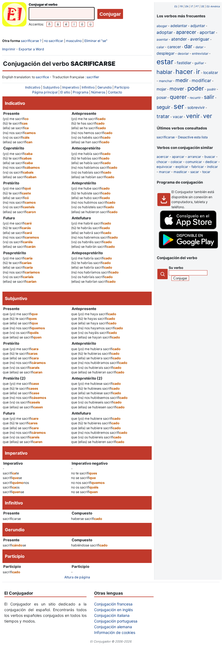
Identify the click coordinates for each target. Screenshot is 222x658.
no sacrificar (53, 41)
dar (188, 46)
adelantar (178, 25)
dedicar (211, 162)
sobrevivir (196, 107)
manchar (165, 81)
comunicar (193, 162)
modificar (201, 80)
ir (198, 72)
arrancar (194, 157)
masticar (180, 172)
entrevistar (200, 53)
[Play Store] (188, 247)
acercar (163, 157)
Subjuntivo (51, 87)
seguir (163, 107)
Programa (80, 92)
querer (178, 97)
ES (175, 6)
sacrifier (93, 77)
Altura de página (77, 577)
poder (195, 88)
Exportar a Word (31, 49)
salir (209, 97)
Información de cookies (114, 632)
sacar (194, 172)
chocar (162, 162)
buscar (209, 157)
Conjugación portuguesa (115, 621)
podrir (211, 89)
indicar (212, 167)
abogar (162, 26)
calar (160, 47)
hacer (184, 72)
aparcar (178, 157)
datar (199, 47)
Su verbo (176, 268)
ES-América (213, 6)
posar (162, 97)
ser (179, 106)
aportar (207, 32)
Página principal (45, 92)
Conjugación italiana (112, 615)
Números (98, 92)
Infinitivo (88, 87)
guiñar (199, 63)
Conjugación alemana (113, 626)
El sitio (65, 92)
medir (181, 80)
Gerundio (104, 87)
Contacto (115, 92)
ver (207, 115)
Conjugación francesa (113, 604)
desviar (183, 53)
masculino (74, 41)
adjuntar (197, 25)
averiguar (199, 39)
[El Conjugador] (14, 15)
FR (181, 6)
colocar (176, 162)
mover (177, 89)
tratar (163, 116)
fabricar (197, 167)
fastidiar (184, 62)
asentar (162, 39)
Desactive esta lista (193, 137)
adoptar (165, 32)
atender (179, 39)
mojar (161, 89)
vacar (178, 116)
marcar (164, 172)
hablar (164, 72)
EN (186, 6)
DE (202, 6)
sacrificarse (166, 137)
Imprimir (8, 49)
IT (192, 6)
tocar (206, 172)
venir (193, 115)
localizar (210, 72)
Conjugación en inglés (113, 609)
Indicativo (32, 87)
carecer (174, 46)
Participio (121, 87)
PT (197, 6)
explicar (181, 167)
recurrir (195, 98)
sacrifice (42, 77)
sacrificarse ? (31, 41)
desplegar (165, 53)
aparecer (186, 32)
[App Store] (188, 228)
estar (165, 61)
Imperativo (70, 87)
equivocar (164, 167)
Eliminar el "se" (95, 41)
